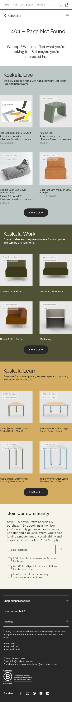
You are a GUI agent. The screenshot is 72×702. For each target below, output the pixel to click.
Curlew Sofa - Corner (11, 338)
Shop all (36, 212)
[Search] (60, 4)
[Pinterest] (34, 693)
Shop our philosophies (36, 600)
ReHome (40, 4)
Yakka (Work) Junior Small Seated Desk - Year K (14, 430)
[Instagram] (27, 693)
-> (61, 549)
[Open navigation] (67, 15)
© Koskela (8, 693)
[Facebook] (20, 693)
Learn (30, 4)
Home (6, 4)
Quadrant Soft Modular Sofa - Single (55, 191)
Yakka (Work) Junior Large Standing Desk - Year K (54, 480)
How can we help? (36, 611)
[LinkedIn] (47, 693)
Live (23, 4)
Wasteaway (46, 338)
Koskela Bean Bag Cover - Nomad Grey (14, 191)
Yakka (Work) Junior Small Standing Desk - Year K (14, 480)
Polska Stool (46, 132)
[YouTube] (41, 693)
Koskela (36, 621)
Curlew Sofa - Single (11, 291)
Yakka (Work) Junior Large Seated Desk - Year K (54, 430)
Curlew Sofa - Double (51, 291)
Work (15, 4)
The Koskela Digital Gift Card (15, 132)
